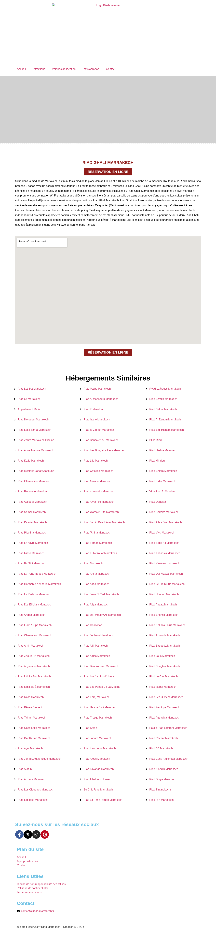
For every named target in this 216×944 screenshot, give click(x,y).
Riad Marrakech (83, 936)
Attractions (39, 69)
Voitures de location (64, 69)
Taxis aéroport (90, 69)
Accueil (21, 69)
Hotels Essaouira (39, 936)
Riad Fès (20, 936)
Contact (110, 69)
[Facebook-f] (19, 834)
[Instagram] (36, 834)
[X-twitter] (28, 834)
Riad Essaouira (61, 936)
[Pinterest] (44, 834)
